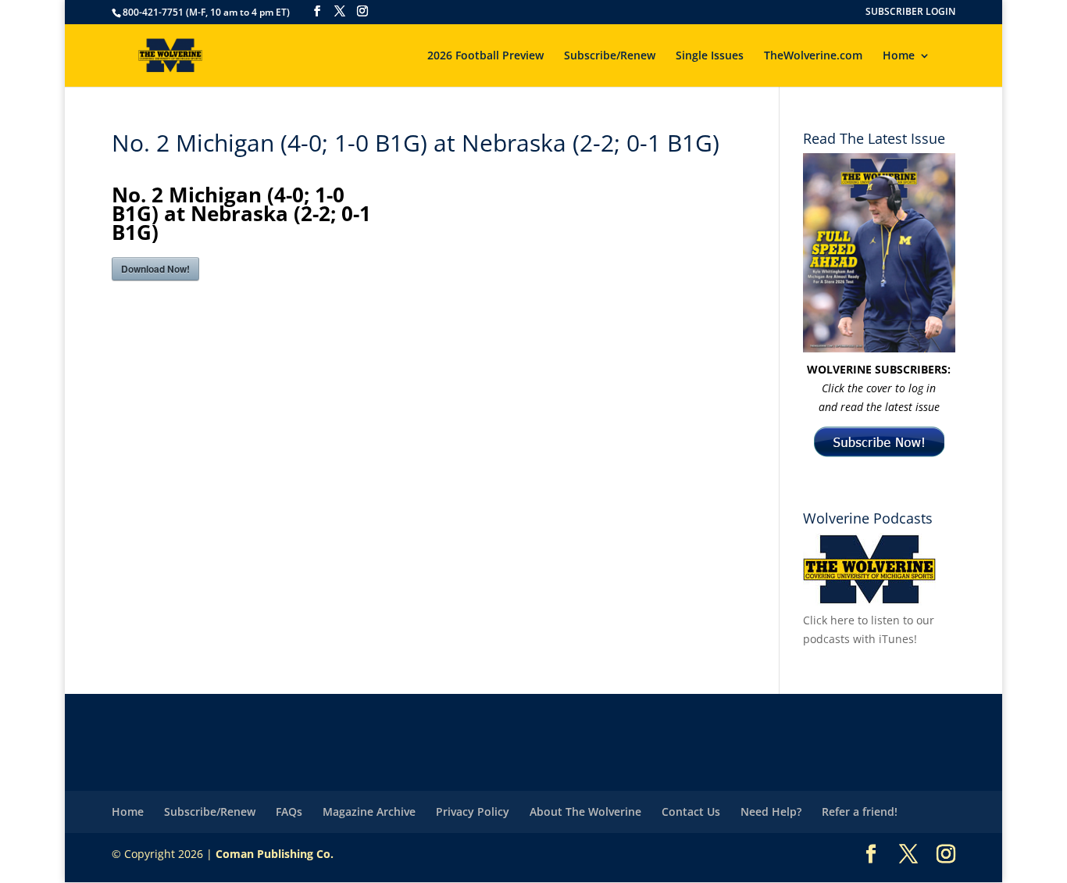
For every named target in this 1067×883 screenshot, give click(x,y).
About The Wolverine (585, 811)
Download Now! (155, 269)
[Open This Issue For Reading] (879, 252)
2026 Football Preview (485, 56)
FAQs (289, 811)
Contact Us (691, 811)
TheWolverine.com (813, 56)
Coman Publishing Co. (275, 853)
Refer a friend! (859, 811)
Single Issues (710, 56)
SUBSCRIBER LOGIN (910, 12)
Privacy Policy (472, 811)
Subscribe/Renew (609, 56)
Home (899, 56)
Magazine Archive (369, 811)
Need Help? (770, 811)
